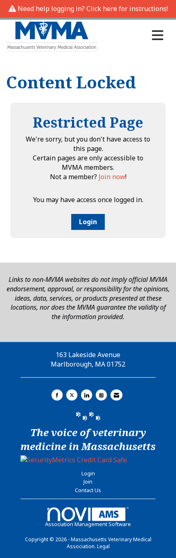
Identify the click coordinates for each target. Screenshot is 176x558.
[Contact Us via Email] (116, 394)
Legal (103, 546)
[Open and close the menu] (133, 35)
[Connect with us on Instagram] (101, 394)
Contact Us (88, 490)
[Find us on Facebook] (57, 394)
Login (88, 221)
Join (88, 481)
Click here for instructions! (127, 8)
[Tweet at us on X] (71, 394)
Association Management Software (88, 524)
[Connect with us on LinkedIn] (86, 394)
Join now (112, 176)
